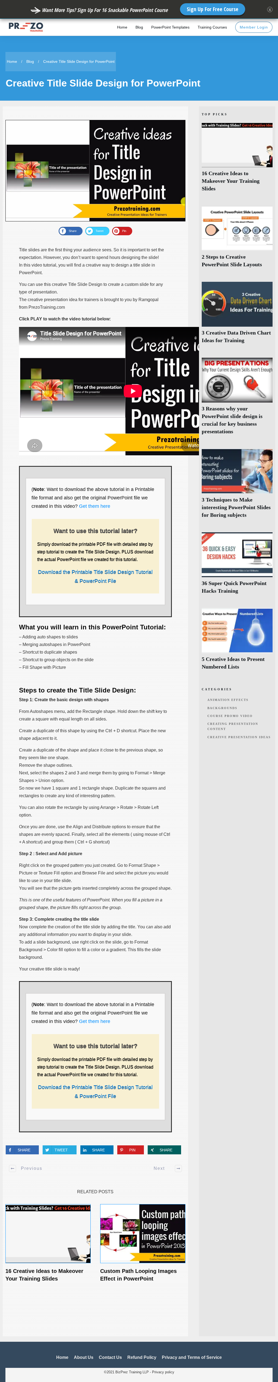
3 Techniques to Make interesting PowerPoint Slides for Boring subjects (237, 486)
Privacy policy (163, 1372)
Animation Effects (227, 699)
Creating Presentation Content (232, 726)
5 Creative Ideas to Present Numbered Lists (237, 642)
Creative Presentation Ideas (239, 737)
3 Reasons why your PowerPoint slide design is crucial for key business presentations (237, 399)
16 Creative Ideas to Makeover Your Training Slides (237, 160)
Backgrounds (222, 708)
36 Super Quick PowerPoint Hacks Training (237, 566)
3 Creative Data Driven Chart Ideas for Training (237, 316)
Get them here (94, 506)
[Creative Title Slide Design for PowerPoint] (95, 171)
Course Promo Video (230, 716)
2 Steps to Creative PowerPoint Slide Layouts (237, 240)
